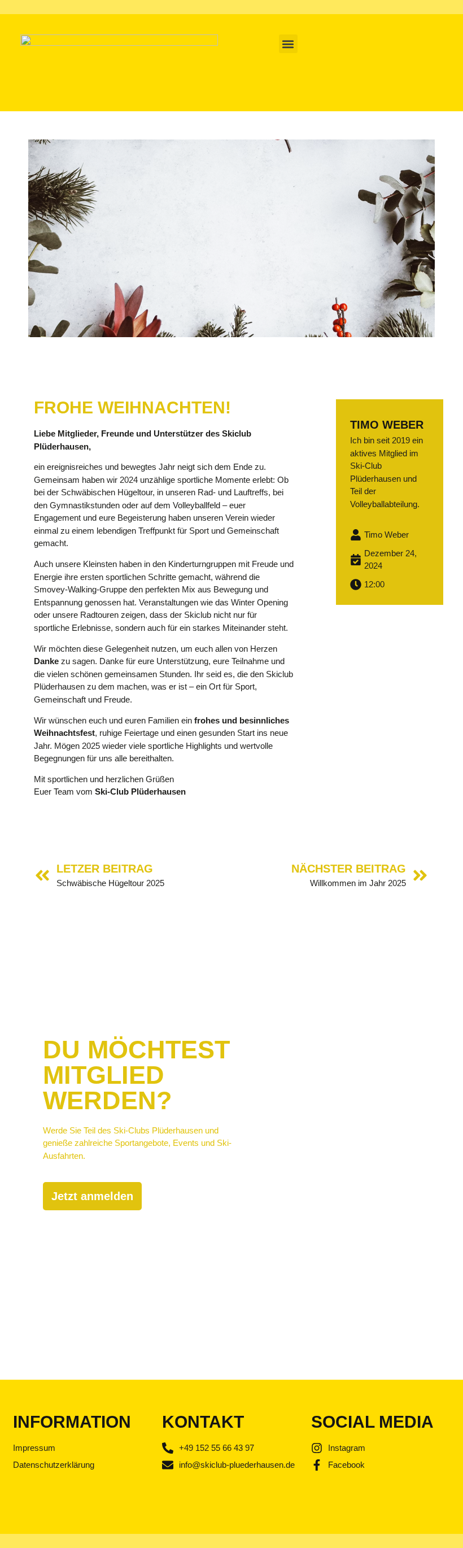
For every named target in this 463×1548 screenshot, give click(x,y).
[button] (288, 43)
